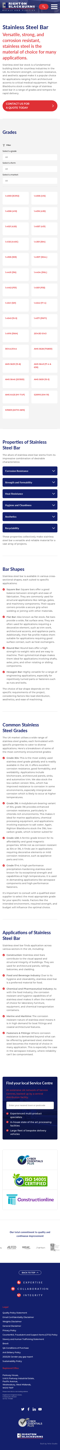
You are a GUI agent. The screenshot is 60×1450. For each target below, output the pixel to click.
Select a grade (10, 151)
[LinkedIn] (34, 1409)
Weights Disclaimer (12, 1321)
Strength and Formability (18, 482)
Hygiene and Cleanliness (18, 505)
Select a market (10, 174)
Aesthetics (10, 516)
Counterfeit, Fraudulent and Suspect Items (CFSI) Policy (30, 1335)
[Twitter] (22, 1409)
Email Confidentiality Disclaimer (18, 1317)
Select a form (9, 163)
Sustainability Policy (12, 1361)
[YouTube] (40, 1409)
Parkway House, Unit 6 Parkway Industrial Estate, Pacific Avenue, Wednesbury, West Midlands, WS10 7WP (18, 1381)
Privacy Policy (9, 1330)
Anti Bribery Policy (12, 1352)
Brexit (5, 1343)
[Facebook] (28, 1409)
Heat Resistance (14, 493)
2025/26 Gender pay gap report (18, 1357)
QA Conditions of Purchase (16, 1348)
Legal (5, 1307)
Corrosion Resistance (16, 471)
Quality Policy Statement (15, 1313)
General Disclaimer (12, 1326)
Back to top (28, 1272)
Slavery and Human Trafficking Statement (23, 1339)
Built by (48, 1444)
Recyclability (12, 528)
